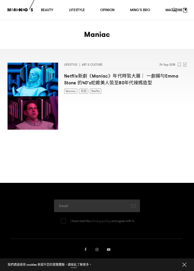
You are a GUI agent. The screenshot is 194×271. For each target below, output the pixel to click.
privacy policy (100, 221)
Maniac (71, 91)
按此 (74, 264)
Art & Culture (92, 64)
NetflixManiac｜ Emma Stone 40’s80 (121, 79)
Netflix (95, 91)
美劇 (84, 91)
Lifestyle (71, 64)
